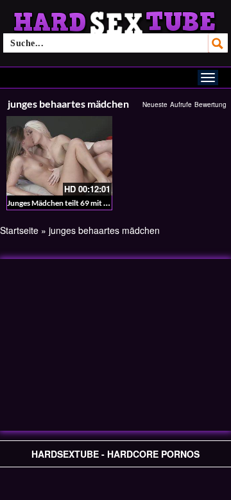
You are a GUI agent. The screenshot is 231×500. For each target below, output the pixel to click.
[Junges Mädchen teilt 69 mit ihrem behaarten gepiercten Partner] (59, 156)
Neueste (154, 104)
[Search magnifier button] (218, 43)
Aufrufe (181, 104)
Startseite (19, 230)
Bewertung (210, 104)
